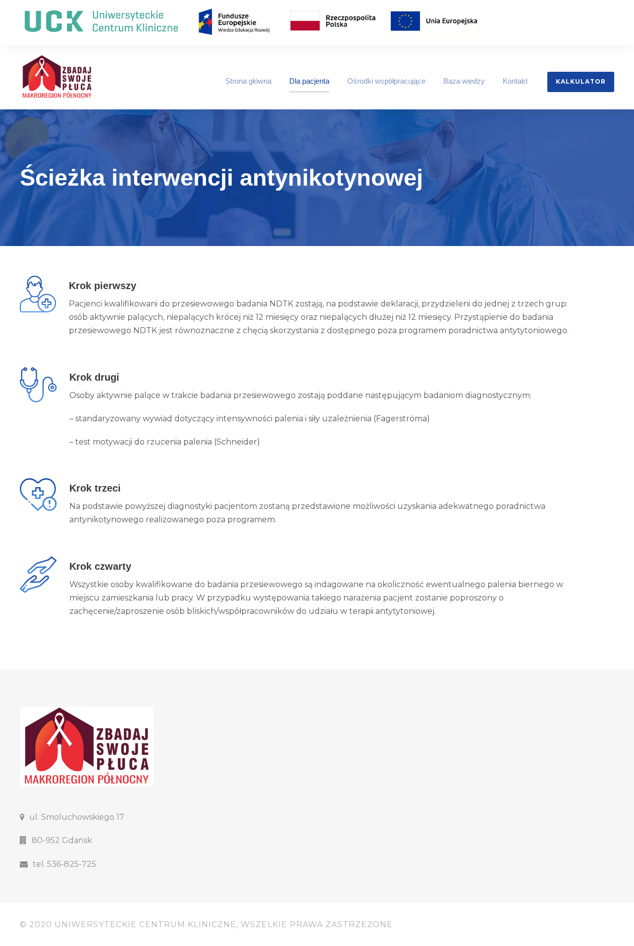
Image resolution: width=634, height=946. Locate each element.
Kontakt (515, 81)
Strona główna (248, 81)
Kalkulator (581, 81)
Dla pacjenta (309, 81)
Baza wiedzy (464, 81)
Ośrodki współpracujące (386, 81)
